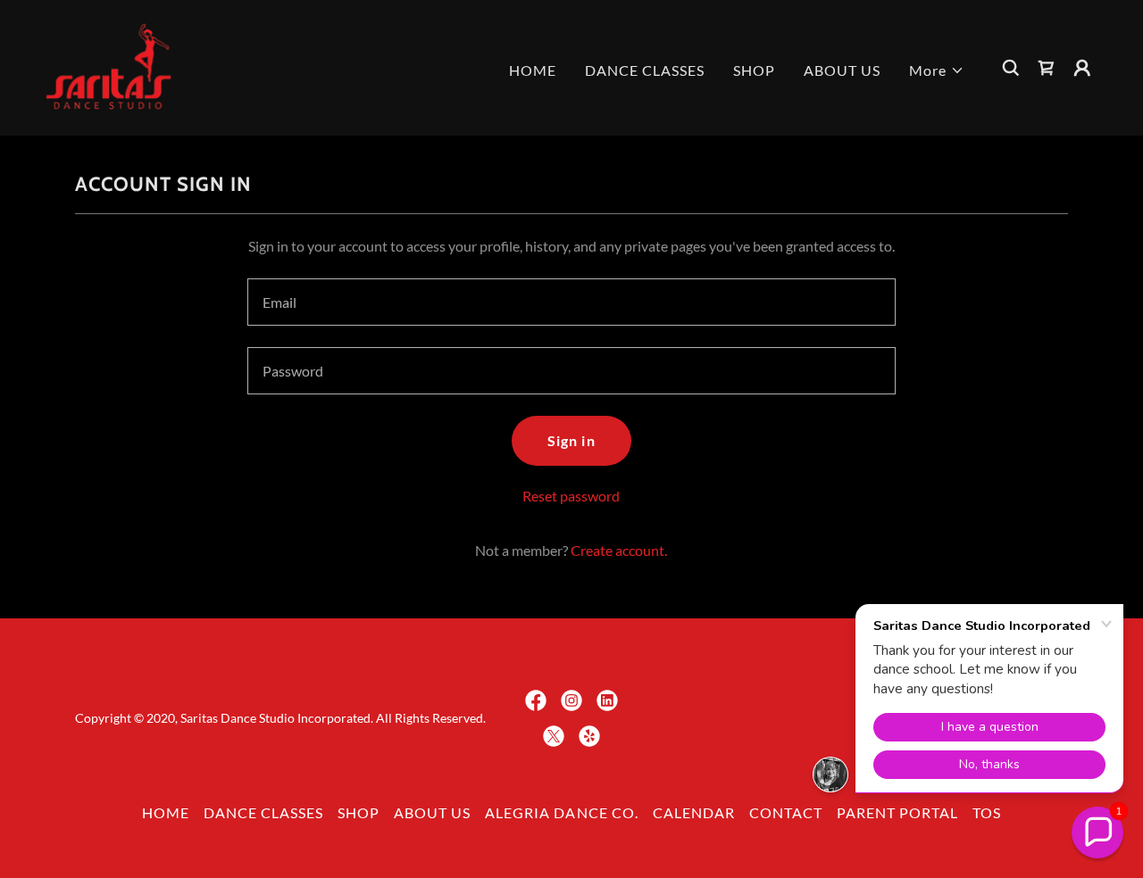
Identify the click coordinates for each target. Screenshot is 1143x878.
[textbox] (571, 302)
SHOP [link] (754, 70)
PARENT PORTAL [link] (897, 812)
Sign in (571, 440)
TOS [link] (986, 812)
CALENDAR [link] (694, 812)
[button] (936, 70)
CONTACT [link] (785, 812)
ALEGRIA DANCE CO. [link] (561, 812)
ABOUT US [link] (842, 70)
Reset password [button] (571, 495)
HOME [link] (532, 70)
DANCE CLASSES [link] (645, 70)
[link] (108, 65)
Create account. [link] (619, 550)
